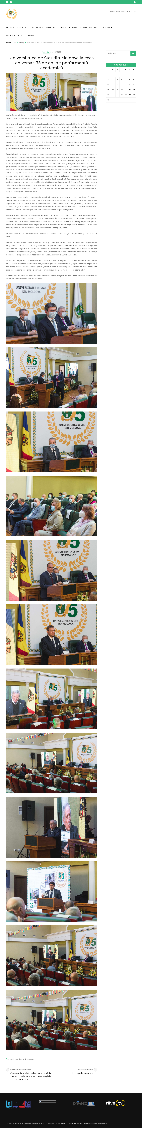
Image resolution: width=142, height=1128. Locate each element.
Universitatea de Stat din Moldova (21, 1059)
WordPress (104, 1123)
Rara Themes (84, 1123)
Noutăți (46, 52)
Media (31, 35)
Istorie (106, 28)
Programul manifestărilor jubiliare (79, 28)
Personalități (13, 35)
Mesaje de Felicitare (42, 28)
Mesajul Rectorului (16, 28)
